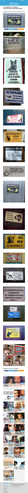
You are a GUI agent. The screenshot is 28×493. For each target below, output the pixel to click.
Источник (4, 372)
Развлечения (5, 488)
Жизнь (5, 489)
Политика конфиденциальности (15, 486)
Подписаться (22, 0)
